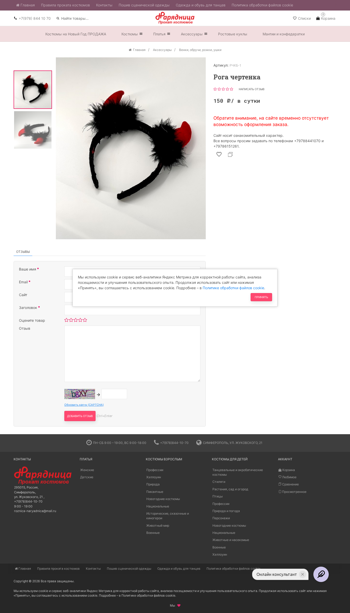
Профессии (154, 470)
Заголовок (28, 307)
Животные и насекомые (230, 540)
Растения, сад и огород (230, 489)
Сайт (23, 295)
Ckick (173, 430)
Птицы (217, 496)
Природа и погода (226, 511)
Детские (86, 477)
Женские (87, 470)
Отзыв (24, 328)
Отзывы (23, 252)
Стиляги (218, 482)
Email (24, 282)
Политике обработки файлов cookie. (148, 595)
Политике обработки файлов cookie (233, 288)
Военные (153, 533)
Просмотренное (293, 492)
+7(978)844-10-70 (174, 443)
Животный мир (157, 525)
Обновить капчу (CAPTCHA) (84, 405)
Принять (261, 297)
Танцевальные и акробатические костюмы (237, 472)
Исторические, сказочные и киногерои (167, 516)
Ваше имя (28, 269)
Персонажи (221, 518)
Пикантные (154, 492)
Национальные (157, 506)
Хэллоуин (153, 477)
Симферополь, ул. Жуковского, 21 (232, 443)
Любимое (288, 477)
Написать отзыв (251, 89)
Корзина (288, 470)
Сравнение (290, 484)
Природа (153, 484)
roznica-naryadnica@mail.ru (35, 511)
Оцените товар (32, 320)
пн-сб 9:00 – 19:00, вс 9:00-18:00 (119, 443)
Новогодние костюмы (163, 499)
